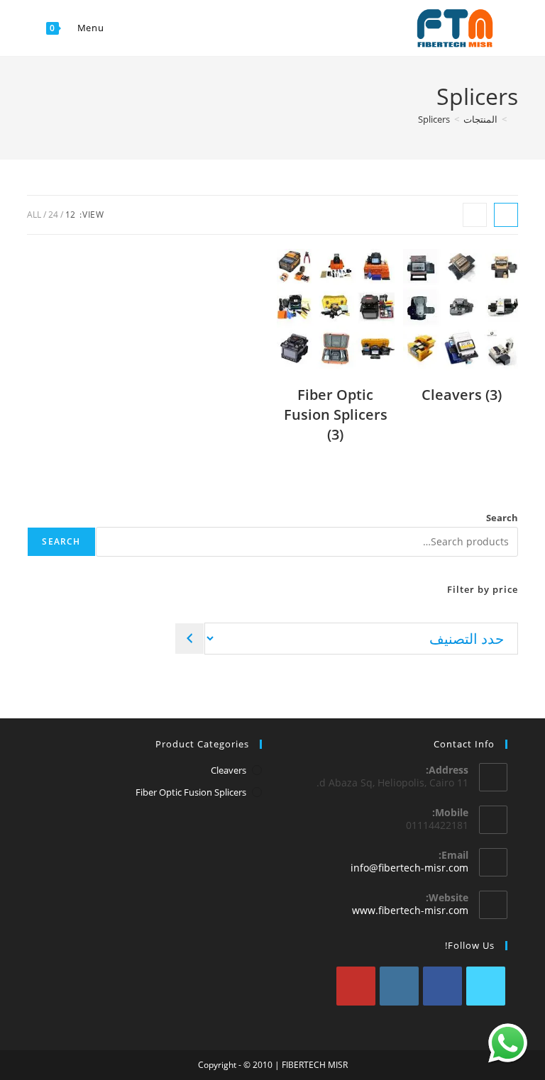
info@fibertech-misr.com (409, 867)
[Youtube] (355, 986)
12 (70, 214)
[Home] (514, 119)
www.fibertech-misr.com (410, 910)
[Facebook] (442, 986)
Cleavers (228, 770)
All (34, 214)
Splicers (434, 119)
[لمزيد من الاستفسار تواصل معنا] (508, 1043)
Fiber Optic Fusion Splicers (191, 792)
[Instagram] (399, 986)
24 (53, 214)
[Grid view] (506, 215)
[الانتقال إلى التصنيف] (189, 639)
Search (502, 517)
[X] (485, 986)
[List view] (475, 215)
